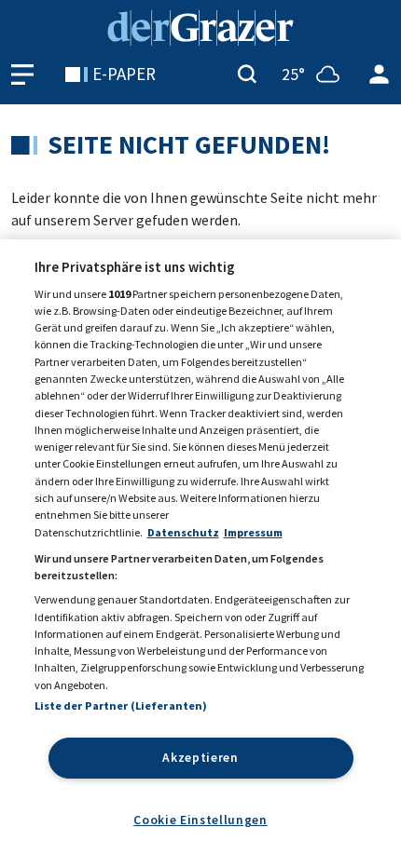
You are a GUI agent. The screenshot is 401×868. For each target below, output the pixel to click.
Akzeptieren (200, 758)
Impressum (253, 532)
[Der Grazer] (200, 26)
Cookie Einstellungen (200, 820)
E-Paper (124, 73)
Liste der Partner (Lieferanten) (121, 705)
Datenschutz (183, 532)
